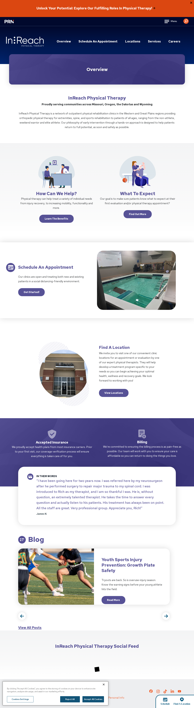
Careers (174, 41)
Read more (116, 600)
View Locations (113, 393)
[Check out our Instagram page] (158, 692)
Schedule (165, 704)
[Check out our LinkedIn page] (172, 692)
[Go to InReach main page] (25, 42)
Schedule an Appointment (98, 41)
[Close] (103, 684)
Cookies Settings (20, 699)
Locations (132, 41)
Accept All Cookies (93, 699)
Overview (64, 41)
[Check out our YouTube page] (179, 692)
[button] (186, 20)
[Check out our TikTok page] (165, 692)
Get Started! (31, 292)
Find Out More (137, 214)
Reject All (70, 699)
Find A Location (182, 704)
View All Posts (30, 627)
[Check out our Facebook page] (151, 692)
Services (154, 41)
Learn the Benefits (56, 218)
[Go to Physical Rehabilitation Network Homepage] (13, 23)
